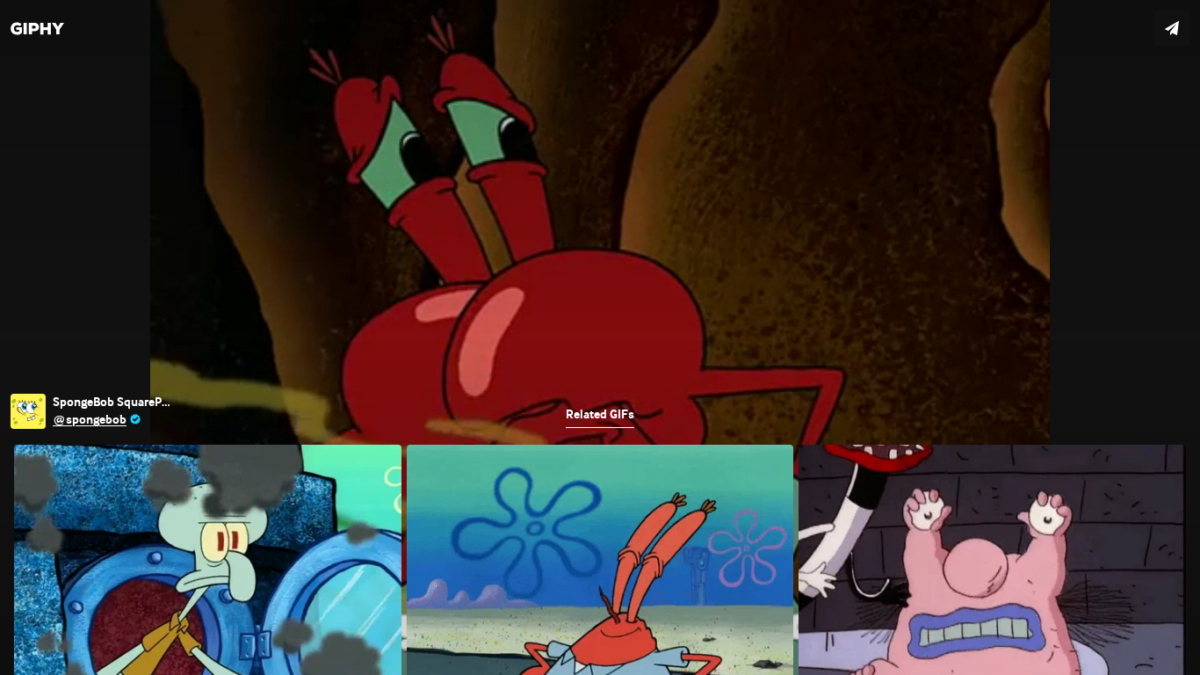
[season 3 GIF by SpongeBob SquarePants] (600, 337)
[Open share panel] (1171, 28)
